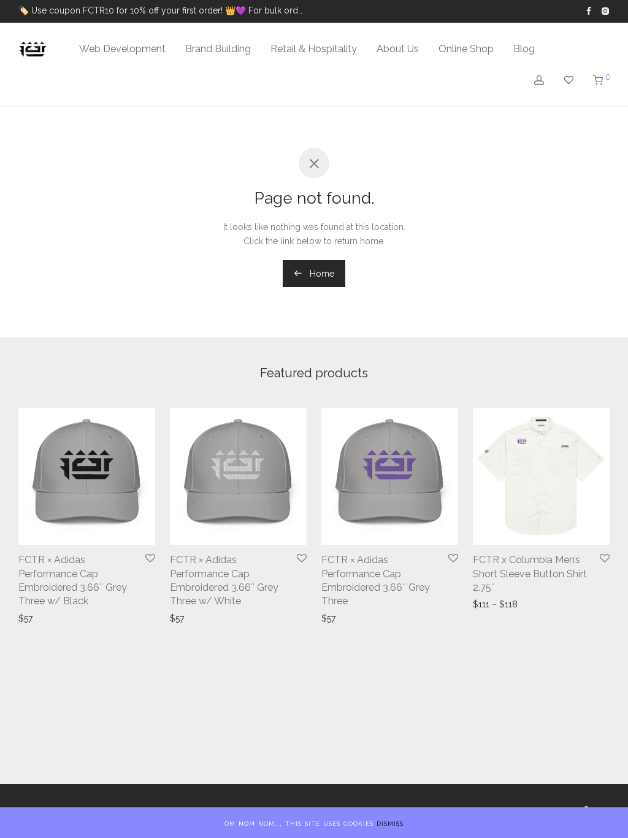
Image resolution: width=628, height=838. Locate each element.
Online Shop (466, 49)
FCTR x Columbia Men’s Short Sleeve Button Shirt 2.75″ (530, 573)
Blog (524, 49)
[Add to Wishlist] (150, 558)
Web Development (122, 49)
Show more (42, 618)
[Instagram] (605, 10)
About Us (398, 49)
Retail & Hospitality (313, 49)
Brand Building (218, 49)
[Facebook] (588, 10)
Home (320, 274)
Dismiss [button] (390, 823)
